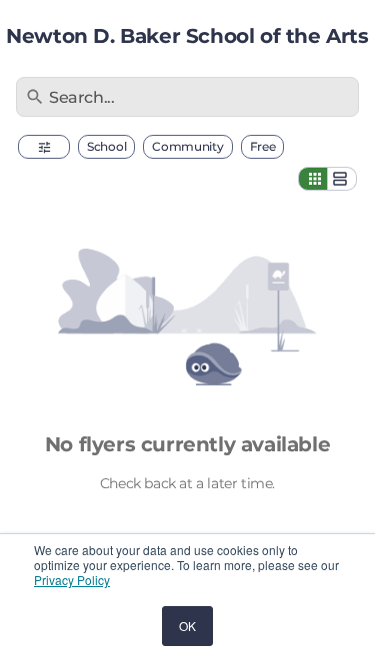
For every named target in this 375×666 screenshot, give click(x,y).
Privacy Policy (72, 579)
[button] (44, 147)
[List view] (342, 179)
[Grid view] (313, 179)
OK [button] (187, 625)
